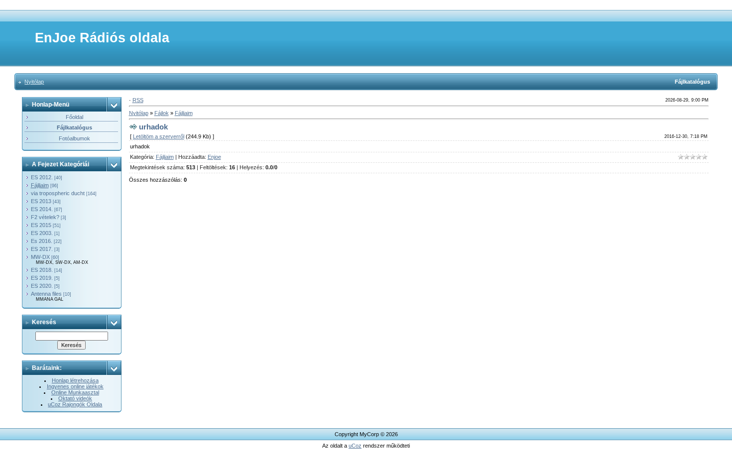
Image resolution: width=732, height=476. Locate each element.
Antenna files (46, 294)
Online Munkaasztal (75, 392)
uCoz (355, 446)
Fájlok (161, 113)
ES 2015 (41, 225)
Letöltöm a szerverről (158, 136)
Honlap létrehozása (75, 380)
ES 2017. (42, 249)
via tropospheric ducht (58, 193)
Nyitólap (34, 82)
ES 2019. (42, 278)
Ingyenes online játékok (75, 386)
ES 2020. (42, 286)
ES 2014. (42, 209)
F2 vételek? (45, 217)
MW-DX (40, 257)
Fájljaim (40, 185)
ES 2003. (42, 233)
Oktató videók (75, 398)
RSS (137, 100)
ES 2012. (42, 177)
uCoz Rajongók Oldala (75, 404)
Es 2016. (41, 241)
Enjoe (214, 157)
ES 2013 (41, 201)
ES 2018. (42, 270)
